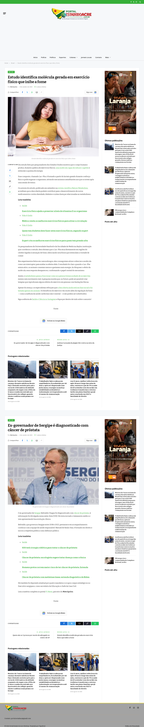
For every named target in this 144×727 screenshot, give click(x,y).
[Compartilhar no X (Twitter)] (27, 92)
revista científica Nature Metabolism (73, 188)
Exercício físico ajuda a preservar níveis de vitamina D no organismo (54, 211)
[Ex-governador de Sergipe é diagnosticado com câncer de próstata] (53, 475)
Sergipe (37, 513)
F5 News (49, 592)
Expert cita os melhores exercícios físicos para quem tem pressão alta (55, 240)
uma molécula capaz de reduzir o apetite (72, 168)
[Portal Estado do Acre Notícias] (72, 13)
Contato (98, 57)
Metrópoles (13, 87)
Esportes (62, 57)
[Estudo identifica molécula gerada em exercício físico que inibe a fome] (53, 126)
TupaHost (42, 726)
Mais (107, 57)
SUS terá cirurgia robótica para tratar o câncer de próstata (49, 548)
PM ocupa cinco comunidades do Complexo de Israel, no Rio (124, 212)
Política (53, 57)
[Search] (140, 2)
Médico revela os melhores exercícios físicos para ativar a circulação (54, 221)
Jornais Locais (86, 57)
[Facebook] (10, 170)
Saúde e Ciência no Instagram (44, 299)
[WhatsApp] (10, 192)
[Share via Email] (37, 92)
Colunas (73, 57)
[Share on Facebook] (22, 92)
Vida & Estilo (27, 215)
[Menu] (4, 13)
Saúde (24, 206)
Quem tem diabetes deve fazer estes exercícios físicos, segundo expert (55, 231)
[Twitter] (10, 176)
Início (35, 57)
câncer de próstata (81, 513)
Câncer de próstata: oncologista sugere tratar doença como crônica (54, 557)
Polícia (43, 57)
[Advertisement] (72, 38)
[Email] (10, 181)
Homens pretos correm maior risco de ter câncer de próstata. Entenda (55, 567)
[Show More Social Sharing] (41, 92)
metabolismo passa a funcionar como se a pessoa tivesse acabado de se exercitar (57, 276)
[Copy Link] (10, 186)
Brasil (11, 72)
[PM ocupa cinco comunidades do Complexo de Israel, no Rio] (109, 212)
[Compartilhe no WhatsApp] (32, 92)
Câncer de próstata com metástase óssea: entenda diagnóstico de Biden (55, 577)
